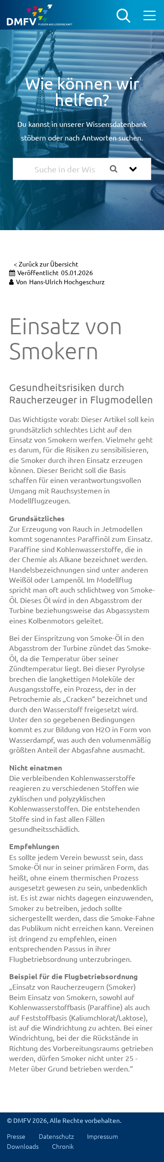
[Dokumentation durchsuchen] (117, 169)
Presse (16, 1136)
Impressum (102, 1136)
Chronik (63, 1146)
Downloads (23, 1146)
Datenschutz (56, 1136)
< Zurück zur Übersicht (46, 264)
